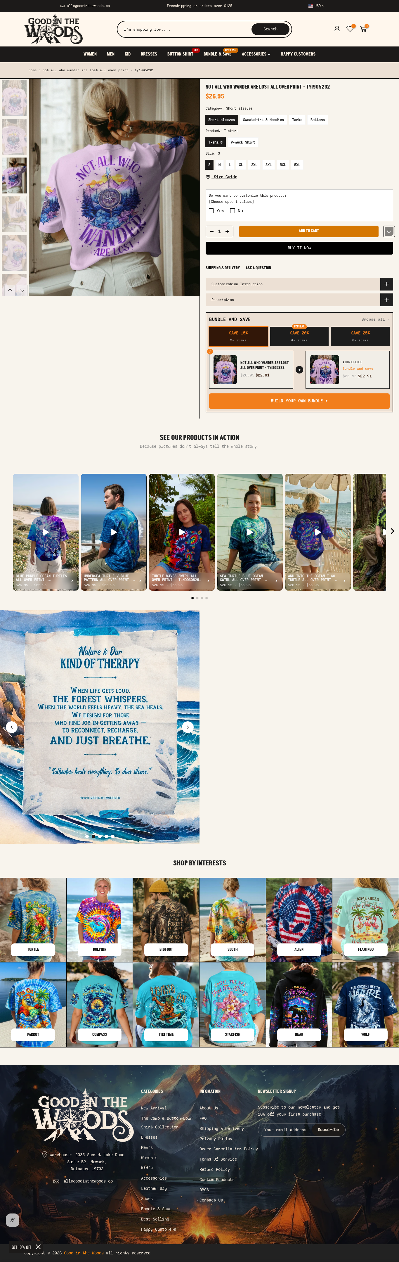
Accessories (154, 1178)
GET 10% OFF (21, 1247)
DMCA (204, 1190)
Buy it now (299, 248)
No (240, 211)
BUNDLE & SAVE (220, 53)
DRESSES (149, 54)
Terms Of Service (218, 1159)
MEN (111, 54)
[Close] (38, 1247)
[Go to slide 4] (106, 836)
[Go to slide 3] (100, 836)
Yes (220, 211)
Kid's (147, 1168)
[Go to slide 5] (113, 836)
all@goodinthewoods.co (88, 6)
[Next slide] (188, 727)
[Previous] (39, 188)
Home (33, 70)
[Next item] (392, 532)
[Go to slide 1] (87, 836)
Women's (149, 1158)
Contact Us (211, 1200)
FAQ (203, 1118)
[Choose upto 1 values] (231, 202)
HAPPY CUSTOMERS (298, 54)
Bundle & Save (156, 1209)
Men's (147, 1147)
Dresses (149, 1137)
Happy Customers (158, 1229)
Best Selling (155, 1219)
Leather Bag (154, 1188)
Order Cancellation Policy (229, 1149)
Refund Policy (215, 1169)
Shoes (147, 1199)
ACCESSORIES (254, 54)
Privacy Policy (216, 1139)
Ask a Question (258, 268)
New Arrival (154, 1108)
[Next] (189, 188)
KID (128, 54)
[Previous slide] (12, 727)
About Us (209, 1108)
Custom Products (217, 1180)
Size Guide (224, 177)
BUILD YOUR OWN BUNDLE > (299, 401)
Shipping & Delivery (223, 268)
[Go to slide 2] (93, 836)
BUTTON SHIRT (182, 53)
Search (270, 29)
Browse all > (376, 319)
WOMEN (90, 54)
